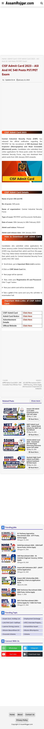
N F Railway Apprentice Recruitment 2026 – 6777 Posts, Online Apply (28, 535)
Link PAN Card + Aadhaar (11, 622)
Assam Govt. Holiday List (11, 619)
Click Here (27, 313)
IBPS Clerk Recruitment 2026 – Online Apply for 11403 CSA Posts (29, 601)
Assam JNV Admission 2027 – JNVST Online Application (29, 568)
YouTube (13, 654)
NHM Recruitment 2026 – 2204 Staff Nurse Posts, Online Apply (29, 546)
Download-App (34, 654)
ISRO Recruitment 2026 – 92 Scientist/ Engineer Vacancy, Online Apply (29, 558)
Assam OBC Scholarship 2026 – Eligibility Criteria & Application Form (28, 580)
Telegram (34, 648)
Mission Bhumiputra (31, 630)
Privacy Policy (22, 720)
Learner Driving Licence (11, 626)
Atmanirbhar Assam (31, 626)
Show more (35, 401)
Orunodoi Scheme (9, 634)
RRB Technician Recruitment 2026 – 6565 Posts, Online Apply (29, 591)
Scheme (27, 634)
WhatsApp (13, 648)
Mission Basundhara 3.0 (11, 630)
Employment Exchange (32, 619)
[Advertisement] (22, 31)
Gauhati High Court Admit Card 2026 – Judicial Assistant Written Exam (34, 460)
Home (4, 59)
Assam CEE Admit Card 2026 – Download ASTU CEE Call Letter (33, 411)
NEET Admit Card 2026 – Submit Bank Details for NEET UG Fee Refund (34, 427)
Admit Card (12, 59)
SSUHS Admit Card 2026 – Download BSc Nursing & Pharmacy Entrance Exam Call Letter (34, 443)
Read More (34, 419)
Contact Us (30, 714)
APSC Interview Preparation (33, 622)
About (20, 714)
